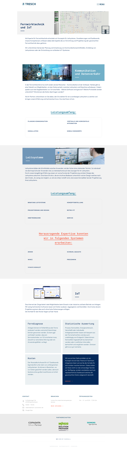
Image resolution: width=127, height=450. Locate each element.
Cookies (74, 446)
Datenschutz (64, 446)
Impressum (54, 446)
